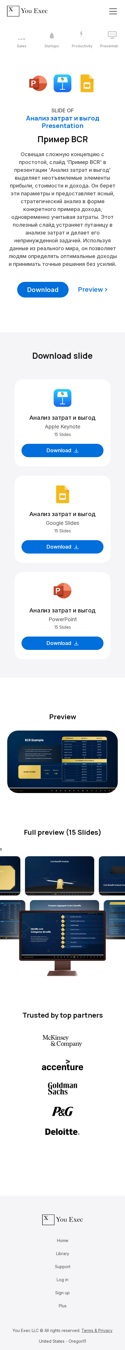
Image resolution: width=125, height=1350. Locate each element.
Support (62, 1266)
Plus (63, 1305)
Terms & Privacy (96, 1330)
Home (62, 1240)
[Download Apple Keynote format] (62, 82)
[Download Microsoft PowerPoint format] (38, 82)
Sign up (62, 1292)
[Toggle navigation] (113, 11)
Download (43, 289)
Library (62, 1253)
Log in (62, 1279)
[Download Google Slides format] (87, 82)
